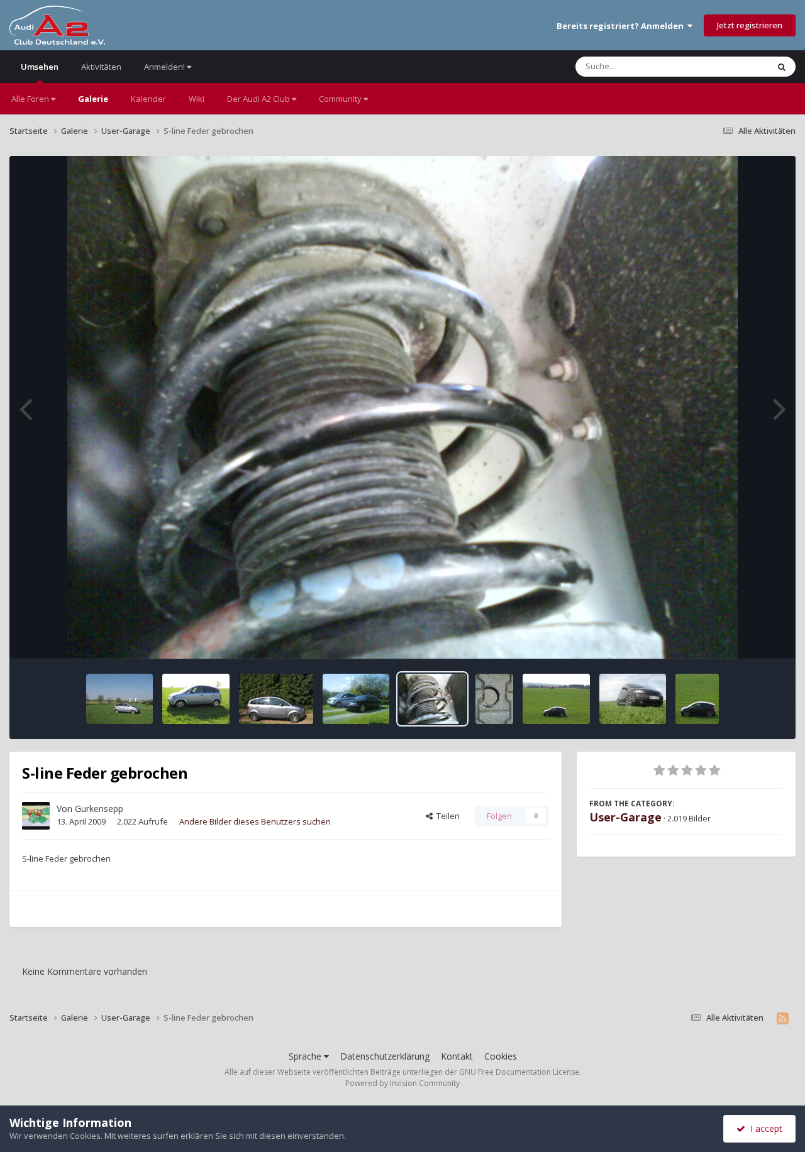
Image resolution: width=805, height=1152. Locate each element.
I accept (763, 1128)
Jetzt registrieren (749, 25)
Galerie (93, 98)
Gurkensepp (99, 809)
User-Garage (625, 817)
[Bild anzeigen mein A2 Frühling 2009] (556, 699)
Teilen (446, 815)
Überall (737, 66)
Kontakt (457, 1056)
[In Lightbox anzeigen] (402, 407)
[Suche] (782, 67)
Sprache (306, 1056)
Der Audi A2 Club (259, 98)
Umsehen (39, 66)
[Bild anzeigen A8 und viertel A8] (356, 699)
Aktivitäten (101, 66)
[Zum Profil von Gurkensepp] (36, 816)
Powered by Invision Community (402, 1083)
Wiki (196, 98)
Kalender (148, 98)
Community (341, 98)
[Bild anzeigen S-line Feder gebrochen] (432, 699)
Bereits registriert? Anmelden (622, 25)
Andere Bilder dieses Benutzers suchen (255, 821)
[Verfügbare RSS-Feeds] (783, 1018)
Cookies (500, 1056)
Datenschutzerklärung (385, 1056)
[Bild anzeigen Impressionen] (119, 699)
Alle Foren (31, 98)
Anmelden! (165, 66)
